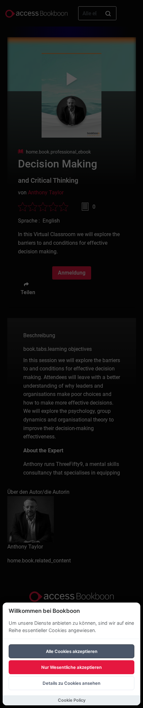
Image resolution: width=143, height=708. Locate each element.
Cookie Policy (71, 700)
